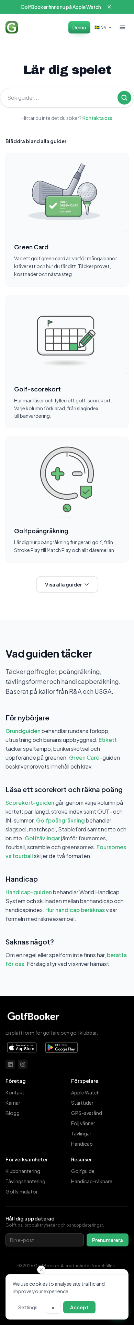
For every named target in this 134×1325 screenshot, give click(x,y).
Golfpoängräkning (60, 820)
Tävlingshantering (25, 1181)
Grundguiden (23, 730)
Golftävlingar (42, 838)
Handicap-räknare (91, 1181)
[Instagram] (22, 1064)
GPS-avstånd (86, 1113)
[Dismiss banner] (109, 7)
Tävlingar (81, 1133)
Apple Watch (85, 1092)
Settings (27, 1307)
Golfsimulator (21, 1191)
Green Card (84, 757)
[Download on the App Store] (21, 1047)
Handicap (82, 1144)
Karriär (12, 1103)
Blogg (12, 1113)
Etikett (108, 739)
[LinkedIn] (10, 1064)
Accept (79, 1307)
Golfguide (82, 1171)
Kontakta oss (97, 118)
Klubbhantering (22, 1171)
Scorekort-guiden (29, 802)
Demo (79, 27)
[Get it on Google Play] (62, 1047)
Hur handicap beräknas (75, 909)
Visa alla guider (63, 584)
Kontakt (14, 1092)
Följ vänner (83, 1123)
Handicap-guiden (28, 892)
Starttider (82, 1103)
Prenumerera (107, 1240)
